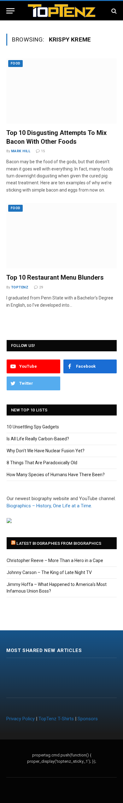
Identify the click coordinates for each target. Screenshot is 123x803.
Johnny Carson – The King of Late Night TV (49, 572)
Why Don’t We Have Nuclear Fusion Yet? (46, 450)
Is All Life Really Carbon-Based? (38, 438)
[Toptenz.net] (62, 11)
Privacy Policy (20, 719)
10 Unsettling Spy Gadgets (33, 426)
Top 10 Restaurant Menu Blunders (55, 277)
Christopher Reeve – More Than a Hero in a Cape (55, 560)
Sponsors (88, 719)
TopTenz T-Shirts (56, 719)
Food (15, 63)
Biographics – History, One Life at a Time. (49, 506)
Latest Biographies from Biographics (58, 543)
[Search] (113, 11)
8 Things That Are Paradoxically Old (42, 462)
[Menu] (10, 11)
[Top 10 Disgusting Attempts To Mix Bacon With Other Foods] (61, 91)
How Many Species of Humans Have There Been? (56, 474)
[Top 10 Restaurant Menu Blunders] (61, 235)
